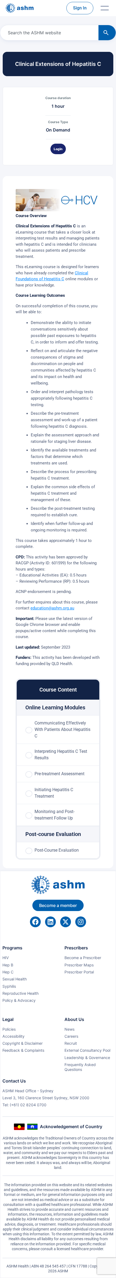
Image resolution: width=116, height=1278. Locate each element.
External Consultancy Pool (87, 1050)
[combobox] (48, 32)
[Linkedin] (50, 921)
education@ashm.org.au (52, 608)
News (69, 1029)
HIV (5, 957)
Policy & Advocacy (19, 1000)
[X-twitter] (65, 921)
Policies (9, 1029)
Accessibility (13, 1036)
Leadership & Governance (87, 1057)
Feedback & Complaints (23, 1050)
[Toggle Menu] (105, 8)
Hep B (7, 965)
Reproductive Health (20, 993)
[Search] (107, 32)
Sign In (80, 8)
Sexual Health (14, 979)
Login (58, 149)
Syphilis (9, 986)
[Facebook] (35, 921)
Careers (71, 1036)
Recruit (70, 1043)
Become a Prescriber (82, 957)
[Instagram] (80, 921)
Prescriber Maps (79, 965)
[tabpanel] (58, 428)
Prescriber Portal (79, 972)
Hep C (7, 972)
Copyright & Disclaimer (22, 1043)
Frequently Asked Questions (80, 1067)
